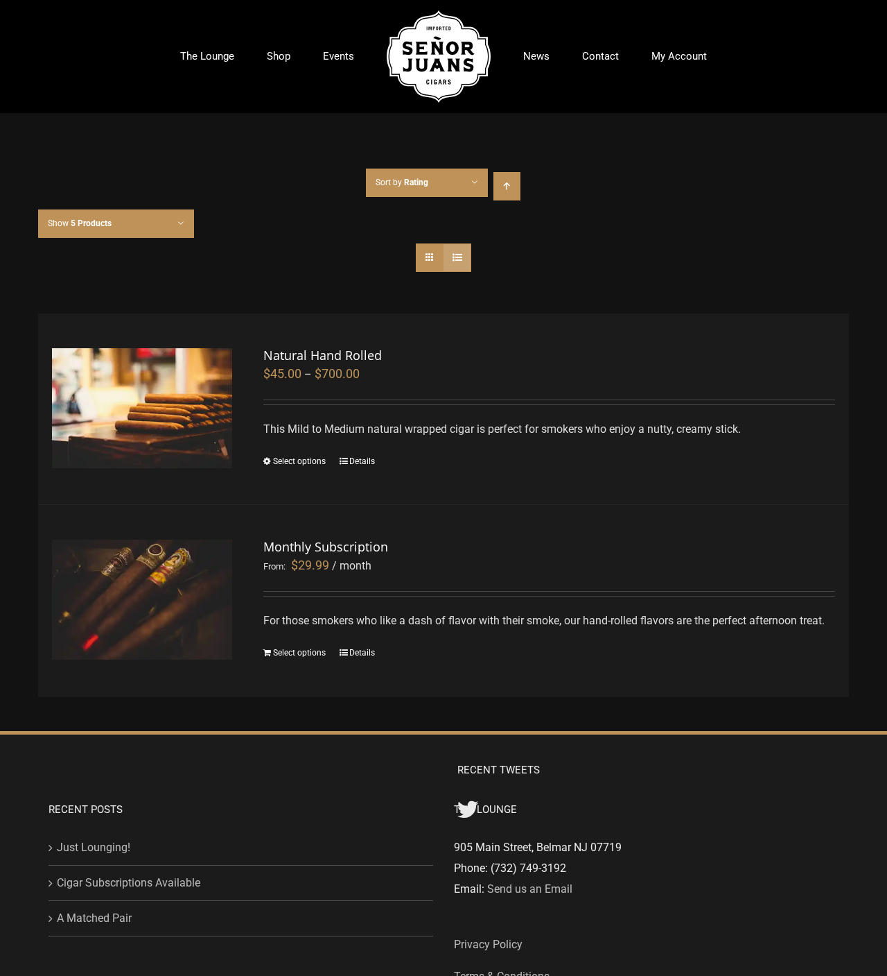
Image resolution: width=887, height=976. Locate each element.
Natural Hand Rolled (322, 355)
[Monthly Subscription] (142, 600)
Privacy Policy (488, 944)
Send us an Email (529, 889)
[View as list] (457, 257)
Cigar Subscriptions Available (128, 882)
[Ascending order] (506, 186)
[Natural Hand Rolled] (142, 408)
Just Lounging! (93, 847)
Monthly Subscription (325, 546)
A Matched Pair (94, 918)
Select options (299, 461)
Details (362, 461)
